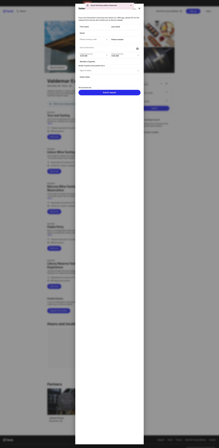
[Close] (139, 8)
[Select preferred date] (137, 48)
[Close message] (131, 5)
